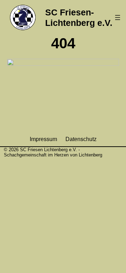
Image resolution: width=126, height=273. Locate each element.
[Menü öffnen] (117, 17)
